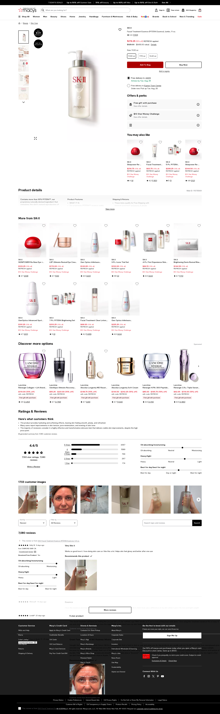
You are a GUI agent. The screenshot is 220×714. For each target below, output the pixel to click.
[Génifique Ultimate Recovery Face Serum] (63, 366)
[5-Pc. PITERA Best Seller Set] (174, 150)
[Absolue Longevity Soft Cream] (126, 366)
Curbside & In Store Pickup (90, 630)
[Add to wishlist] (120, 29)
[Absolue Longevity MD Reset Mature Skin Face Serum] (94, 366)
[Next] (199, 150)
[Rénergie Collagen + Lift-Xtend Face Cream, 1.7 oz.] (32, 366)
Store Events (85, 667)
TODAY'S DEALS (55, 3)
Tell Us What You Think (88, 681)
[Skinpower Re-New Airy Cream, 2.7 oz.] (135, 150)
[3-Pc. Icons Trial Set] (126, 240)
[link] (135, 171)
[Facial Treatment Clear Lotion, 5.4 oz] (94, 298)
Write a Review (33, 466)
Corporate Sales (117, 635)
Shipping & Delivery (25, 653)
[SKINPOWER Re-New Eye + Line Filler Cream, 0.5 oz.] (32, 240)
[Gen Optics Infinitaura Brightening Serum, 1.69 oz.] (126, 298)
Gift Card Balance (55, 644)
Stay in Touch (85, 662)
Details (153, 45)
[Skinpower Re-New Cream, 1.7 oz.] (193, 150)
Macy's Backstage (87, 644)
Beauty (25, 23)
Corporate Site (117, 639)
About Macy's (116, 630)
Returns (21, 649)
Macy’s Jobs (116, 653)
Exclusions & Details (159, 661)
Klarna (20, 635)
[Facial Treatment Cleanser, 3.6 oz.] (154, 150)
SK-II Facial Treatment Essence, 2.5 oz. (52, 708)
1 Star (67, 463)
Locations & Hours (87, 635)
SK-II (129, 28)
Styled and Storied (118, 672)
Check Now (172, 661)
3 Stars (67, 454)
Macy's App (84, 639)
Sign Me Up (172, 635)
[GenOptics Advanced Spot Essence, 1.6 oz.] (32, 298)
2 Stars (67, 459)
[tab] (23, 37)
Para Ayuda (22, 644)
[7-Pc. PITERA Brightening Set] (63, 298)
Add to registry (164, 71)
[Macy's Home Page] (27, 10)
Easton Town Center (152, 86)
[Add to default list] (140, 142)
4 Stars (67, 449)
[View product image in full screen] (35, 138)
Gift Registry (84, 685)
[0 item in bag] (200, 10)
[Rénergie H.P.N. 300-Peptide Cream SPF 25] (157, 366)
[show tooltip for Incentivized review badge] (34, 552)
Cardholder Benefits (56, 635)
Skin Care (34, 23)
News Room (116, 658)
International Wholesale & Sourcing (124, 649)
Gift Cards (53, 639)
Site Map (115, 662)
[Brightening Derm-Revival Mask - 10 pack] (188, 240)
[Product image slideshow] (78, 84)
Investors (115, 644)
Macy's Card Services (57, 649)
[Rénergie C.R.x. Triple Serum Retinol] (188, 366)
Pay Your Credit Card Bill (58, 653)
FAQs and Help (23, 630)
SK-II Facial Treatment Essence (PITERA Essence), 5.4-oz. (58, 541)
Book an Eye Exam (87, 676)
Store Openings (86, 672)
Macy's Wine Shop (87, 653)
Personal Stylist (85, 658)
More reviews (110, 610)
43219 (148, 78)
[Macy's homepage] (19, 23)
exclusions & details (139, 205)
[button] (71, 84)
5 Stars (67, 445)
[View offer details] (164, 104)
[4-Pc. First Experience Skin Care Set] (157, 240)
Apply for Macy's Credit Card (59, 630)
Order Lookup (23, 639)
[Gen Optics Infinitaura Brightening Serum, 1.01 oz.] (94, 240)
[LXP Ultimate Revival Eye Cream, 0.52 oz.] (63, 240)
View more (110, 209)
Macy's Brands (85, 649)
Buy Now (183, 65)
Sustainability (116, 667)
